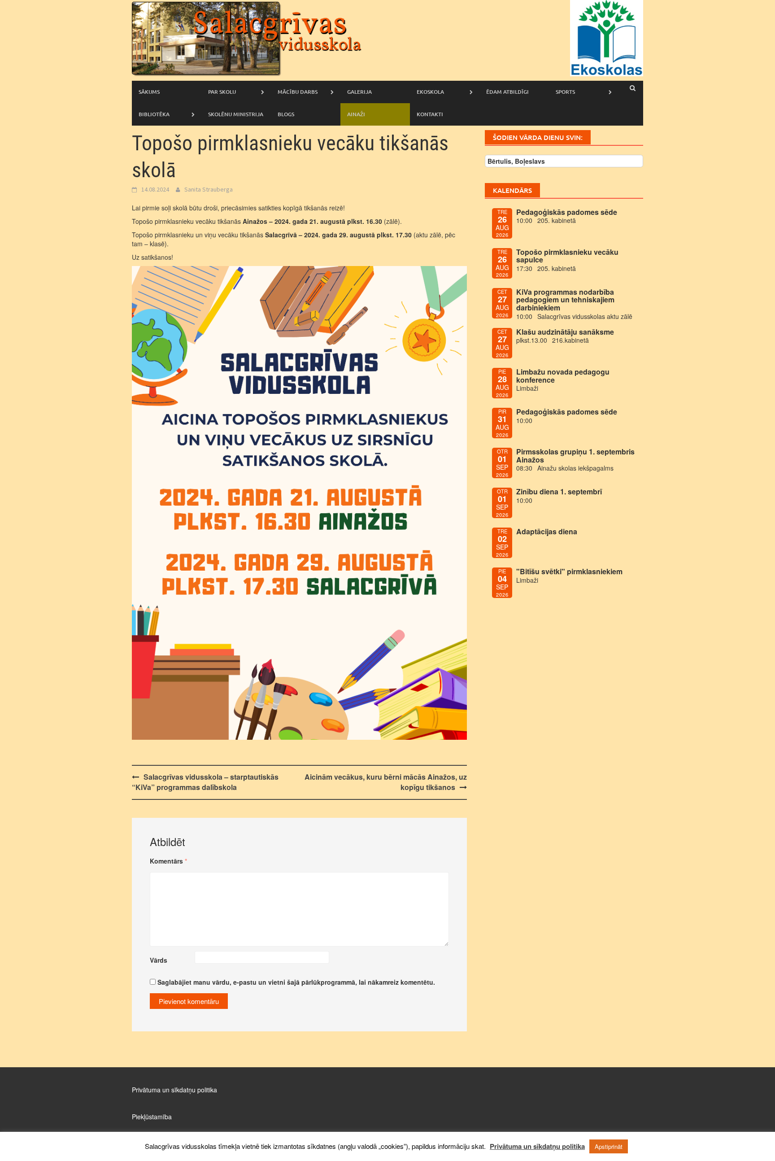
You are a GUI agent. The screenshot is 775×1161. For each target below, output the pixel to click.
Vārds (158, 960)
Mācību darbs (298, 92)
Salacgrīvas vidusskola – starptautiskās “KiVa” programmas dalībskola (205, 782)
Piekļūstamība (152, 1116)
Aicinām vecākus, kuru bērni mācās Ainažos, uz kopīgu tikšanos (386, 782)
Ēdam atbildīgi (507, 92)
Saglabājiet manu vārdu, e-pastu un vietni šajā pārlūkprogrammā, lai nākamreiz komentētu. (296, 982)
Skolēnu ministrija (235, 114)
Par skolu (222, 92)
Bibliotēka (154, 114)
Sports (565, 92)
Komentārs (168, 860)
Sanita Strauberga (208, 189)
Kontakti (430, 114)
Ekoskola (430, 92)
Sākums (149, 92)
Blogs (286, 114)
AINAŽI (356, 114)
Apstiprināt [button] (609, 1146)
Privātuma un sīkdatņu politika (174, 1089)
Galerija (359, 92)
